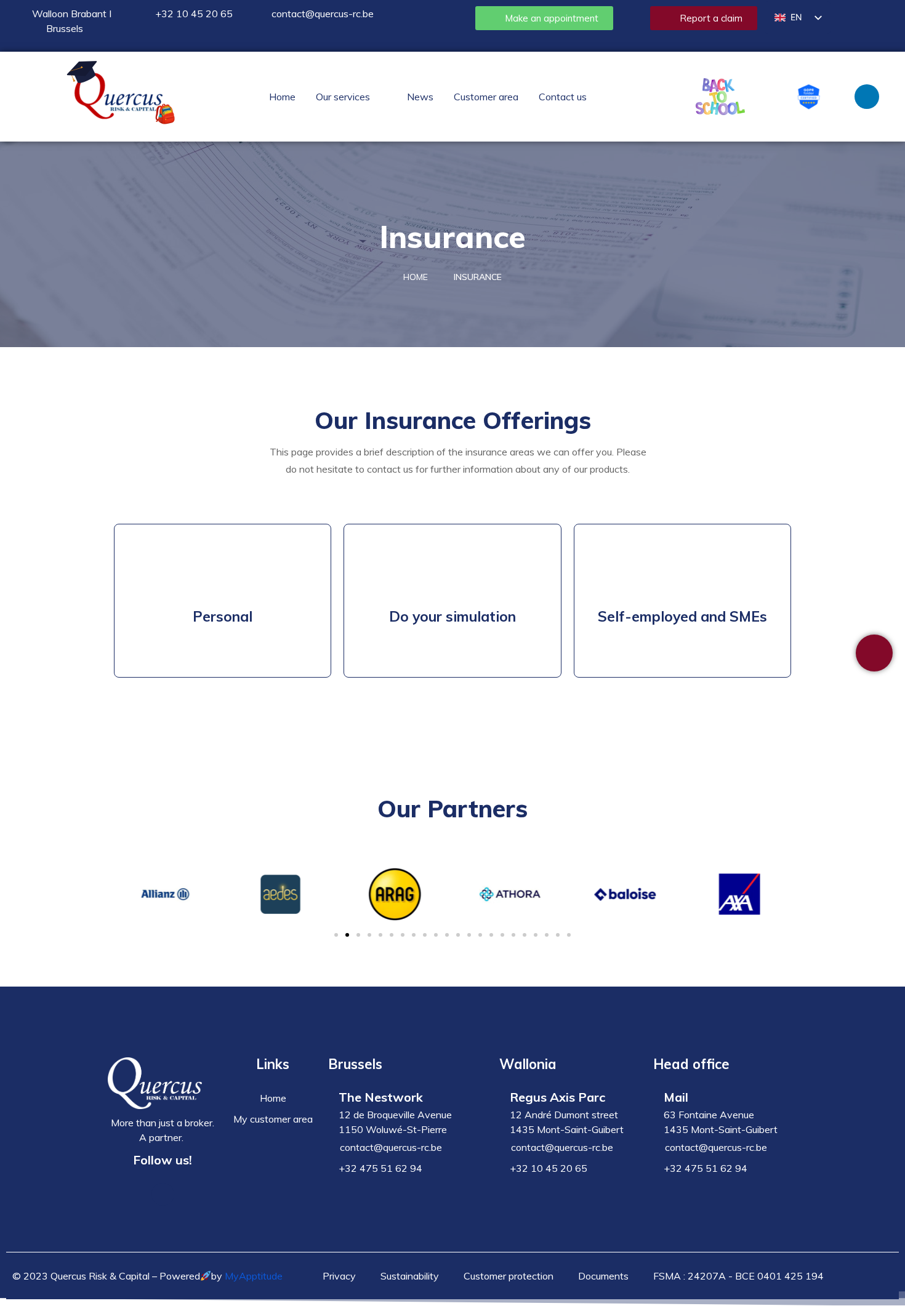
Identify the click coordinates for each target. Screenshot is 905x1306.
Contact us (563, 96)
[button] (351, 96)
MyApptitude (254, 1276)
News (420, 96)
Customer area (486, 96)
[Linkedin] (867, 96)
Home (282, 96)
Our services (343, 96)
